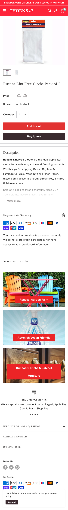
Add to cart (34, 126)
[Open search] (49, 10)
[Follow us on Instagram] (17, 467)
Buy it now (34, 136)
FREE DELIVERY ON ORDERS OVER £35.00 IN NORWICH (34, 2)
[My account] (55, 10)
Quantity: (9, 114)
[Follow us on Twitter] (11, 467)
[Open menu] (4, 10)
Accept (12, 502)
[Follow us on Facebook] (5, 467)
